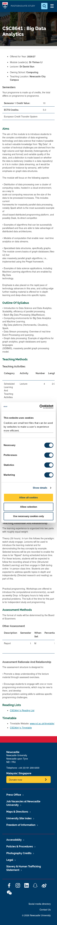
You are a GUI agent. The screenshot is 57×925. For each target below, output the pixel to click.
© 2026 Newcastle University (36, 915)
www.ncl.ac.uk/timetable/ (42, 723)
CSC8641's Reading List (22, 710)
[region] (28, 642)
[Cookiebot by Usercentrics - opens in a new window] (40, 407)
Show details (40, 487)
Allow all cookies (28, 497)
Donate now (15, 779)
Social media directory (39, 903)
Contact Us (45, 909)
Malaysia (11, 773)
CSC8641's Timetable (21, 727)
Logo (5, 6)
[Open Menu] (52, 6)
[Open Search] (44, 6)
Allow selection (28, 506)
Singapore (25, 773)
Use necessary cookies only (28, 516)
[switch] (48, 455)
